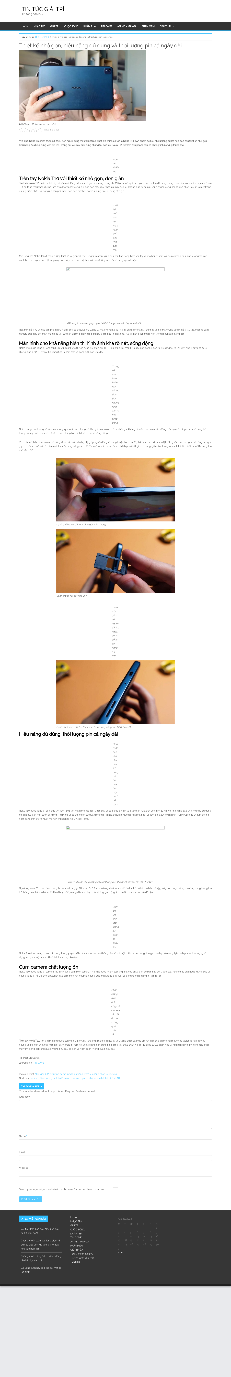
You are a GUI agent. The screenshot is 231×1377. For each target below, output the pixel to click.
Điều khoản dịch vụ (82, 1253)
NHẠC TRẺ (39, 26)
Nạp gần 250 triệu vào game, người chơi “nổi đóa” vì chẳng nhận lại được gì (76, 1074)
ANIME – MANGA (126, 26)
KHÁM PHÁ (89, 26)
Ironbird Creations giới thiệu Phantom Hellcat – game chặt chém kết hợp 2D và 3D (75, 1078)
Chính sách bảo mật (83, 1257)
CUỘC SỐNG (71, 26)
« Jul (120, 1252)
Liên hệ (76, 1261)
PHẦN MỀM (148, 26)
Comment (25, 1097)
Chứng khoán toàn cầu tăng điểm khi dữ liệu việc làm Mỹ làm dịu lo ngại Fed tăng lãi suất (41, 1244)
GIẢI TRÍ (54, 26)
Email (23, 1152)
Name (23, 1136)
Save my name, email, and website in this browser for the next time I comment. (62, 1189)
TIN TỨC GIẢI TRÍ (43, 9)
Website (23, 1167)
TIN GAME (106, 26)
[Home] (36, 36)
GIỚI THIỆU (166, 26)
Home (25, 26)
